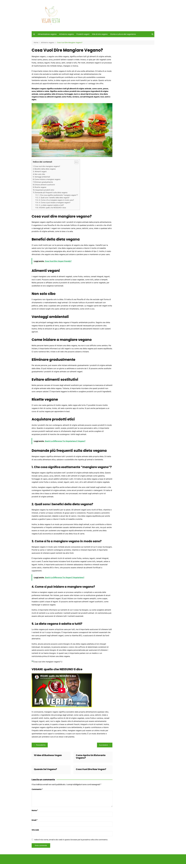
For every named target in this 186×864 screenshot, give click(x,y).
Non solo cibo (40, 174)
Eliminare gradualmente (43, 182)
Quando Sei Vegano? (45, 769)
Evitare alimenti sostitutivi (45, 185)
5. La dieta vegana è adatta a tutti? (51, 205)
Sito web (35, 830)
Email (35, 820)
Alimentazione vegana (47, 34)
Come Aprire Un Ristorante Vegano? (90, 756)
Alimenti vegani (41, 171)
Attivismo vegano (66, 34)
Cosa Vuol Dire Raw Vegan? (91, 769)
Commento (37, 789)
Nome (35, 810)
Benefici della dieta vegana (45, 169)
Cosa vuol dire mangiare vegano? (47, 166)
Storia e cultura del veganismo (123, 34)
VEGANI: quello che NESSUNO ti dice (52, 207)
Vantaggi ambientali (42, 177)
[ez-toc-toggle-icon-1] (75, 162)
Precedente (41, 745)
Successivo (103, 745)
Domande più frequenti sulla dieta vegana (51, 192)
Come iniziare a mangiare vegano (47, 179)
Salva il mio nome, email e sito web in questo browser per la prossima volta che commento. (71, 839)
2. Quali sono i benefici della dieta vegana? (54, 197)
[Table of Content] (76, 162)
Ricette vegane (40, 187)
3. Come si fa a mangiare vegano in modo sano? (56, 200)
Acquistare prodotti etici (44, 190)
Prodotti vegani (82, 34)
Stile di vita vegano (100, 34)
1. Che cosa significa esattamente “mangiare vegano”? (58, 195)
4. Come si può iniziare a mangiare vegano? (54, 202)
